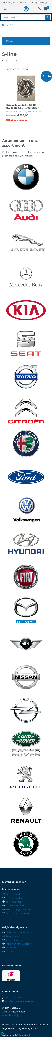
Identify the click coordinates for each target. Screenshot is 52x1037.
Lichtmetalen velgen (17, 913)
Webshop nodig (9, 1035)
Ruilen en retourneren (18, 944)
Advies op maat (14, 901)
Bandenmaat (13, 894)
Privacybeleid (13, 936)
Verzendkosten (14, 940)
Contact (10, 951)
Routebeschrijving (12, 1015)
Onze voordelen (15, 905)
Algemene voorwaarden (19, 932)
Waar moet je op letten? (19, 909)
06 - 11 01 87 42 (13, 997)
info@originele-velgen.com (20, 1001)
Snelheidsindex (14, 898)
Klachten (11, 947)
